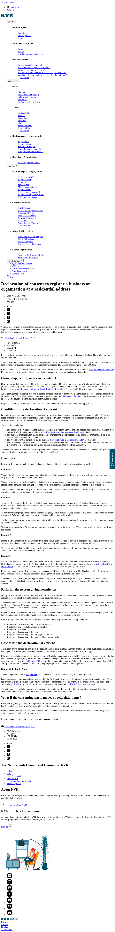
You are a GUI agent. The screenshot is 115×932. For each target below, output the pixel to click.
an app (31, 674)
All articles (24, 77)
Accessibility (6, 929)
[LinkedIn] (9, 890)
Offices (10, 771)
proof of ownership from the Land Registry (37, 389)
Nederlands (14, 7)
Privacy (4, 922)
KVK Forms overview (80, 684)
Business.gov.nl (14, 783)
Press (9, 773)
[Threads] (9, 908)
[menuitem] (60, 7)
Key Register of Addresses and (64, 432)
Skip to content (7, 2)
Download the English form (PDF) (19, 338)
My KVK (14, 684)
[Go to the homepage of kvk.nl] (7, 16)
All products (25, 225)
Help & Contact (14, 776)
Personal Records (101, 369)
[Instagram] (9, 884)
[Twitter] (9, 896)
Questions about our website (19, 781)
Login (11, 10)
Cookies (4, 924)
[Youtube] (9, 902)
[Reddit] (9, 914)
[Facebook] (9, 877)
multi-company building (70, 396)
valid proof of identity (35, 661)
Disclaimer (6, 927)
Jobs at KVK (12, 778)
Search (13, 277)
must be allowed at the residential (68, 440)
